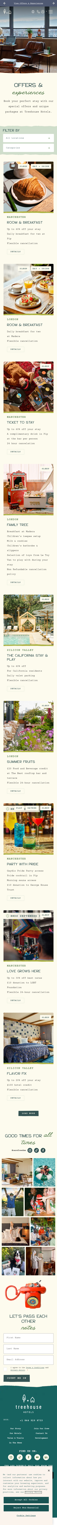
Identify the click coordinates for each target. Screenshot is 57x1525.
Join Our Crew (41, 1429)
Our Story (15, 1429)
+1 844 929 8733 (31, 1421)
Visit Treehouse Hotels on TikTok (20, 1457)
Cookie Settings (26, 1516)
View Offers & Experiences (28, 4)
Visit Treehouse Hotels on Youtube (37, 1457)
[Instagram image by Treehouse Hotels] (17, 1172)
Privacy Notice (33, 1492)
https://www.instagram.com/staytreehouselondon (29, 1150)
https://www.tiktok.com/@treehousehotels (36, 1150)
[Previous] (5, 3)
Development (41, 1438)
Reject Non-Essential (26, 1508)
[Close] (49, 1470)
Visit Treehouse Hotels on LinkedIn (46, 1457)
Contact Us (41, 1434)
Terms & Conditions (35, 1368)
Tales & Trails (15, 1438)
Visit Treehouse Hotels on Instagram (11, 1457)
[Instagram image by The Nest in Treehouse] (13, 1261)
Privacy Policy (18, 1370)
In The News (15, 1443)
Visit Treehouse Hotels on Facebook (28, 1457)
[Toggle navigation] (50, 11)
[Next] (53, 3)
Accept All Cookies (26, 1500)
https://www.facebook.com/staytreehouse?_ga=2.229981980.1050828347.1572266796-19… (43, 1150)
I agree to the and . (29, 1369)
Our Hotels (15, 1434)
